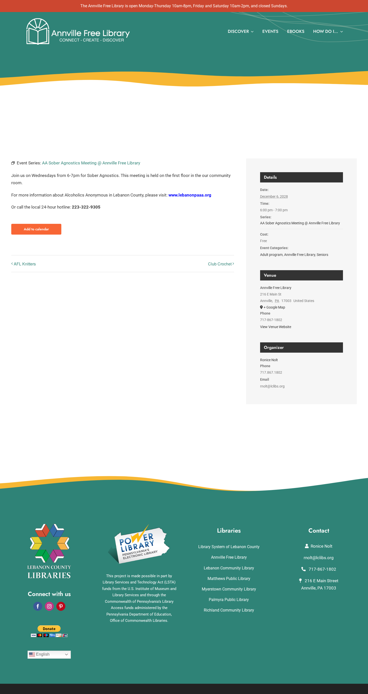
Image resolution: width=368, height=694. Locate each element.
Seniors (322, 255)
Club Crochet (220, 264)
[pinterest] (60, 606)
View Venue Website (275, 327)
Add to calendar (36, 229)
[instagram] (49, 606)
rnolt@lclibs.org (319, 557)
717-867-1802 (322, 569)
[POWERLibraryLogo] (139, 525)
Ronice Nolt (269, 360)
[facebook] (37, 606)
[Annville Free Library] (78, 19)
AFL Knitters (25, 264)
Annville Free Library (299, 255)
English (42, 654)
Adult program (271, 255)
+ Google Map (274, 307)
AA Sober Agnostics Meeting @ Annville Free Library (300, 223)
